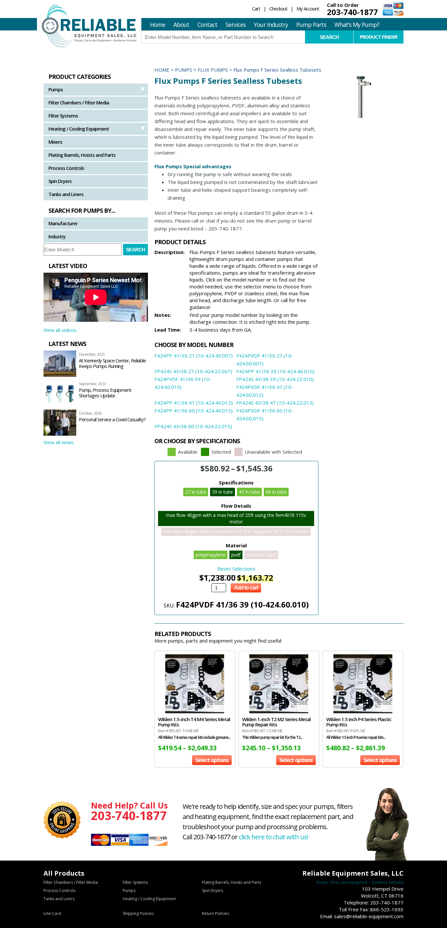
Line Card (52, 913)
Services (235, 24)
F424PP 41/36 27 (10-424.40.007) (193, 355)
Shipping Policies (138, 913)
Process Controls (66, 168)
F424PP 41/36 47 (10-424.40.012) (193, 402)
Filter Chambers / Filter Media (78, 102)
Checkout (278, 8)
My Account (307, 8)
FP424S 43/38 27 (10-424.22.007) (193, 371)
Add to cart (246, 588)
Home (157, 24)
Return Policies (215, 913)
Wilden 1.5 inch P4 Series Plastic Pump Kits (358, 722)
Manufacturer (63, 223)
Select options (211, 760)
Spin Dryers (60, 181)
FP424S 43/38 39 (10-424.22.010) (275, 379)
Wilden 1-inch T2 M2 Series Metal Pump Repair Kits (276, 722)
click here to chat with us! (273, 836)
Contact (207, 24)
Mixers (55, 141)
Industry (56, 236)
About (181, 24)
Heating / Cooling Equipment (78, 128)
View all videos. (61, 330)
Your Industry (271, 24)
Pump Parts (311, 24)
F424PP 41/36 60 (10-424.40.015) (193, 410)
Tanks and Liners (65, 194)
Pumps (55, 89)
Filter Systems (63, 115)
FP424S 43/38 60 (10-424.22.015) (193, 426)
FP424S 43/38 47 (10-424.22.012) (275, 402)
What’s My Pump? (356, 24)
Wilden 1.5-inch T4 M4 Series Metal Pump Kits (194, 722)
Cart (256, 8)
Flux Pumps (213, 69)
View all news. (59, 442)
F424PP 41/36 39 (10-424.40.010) (275, 371)
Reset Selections (236, 568)
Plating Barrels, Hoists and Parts (82, 155)
